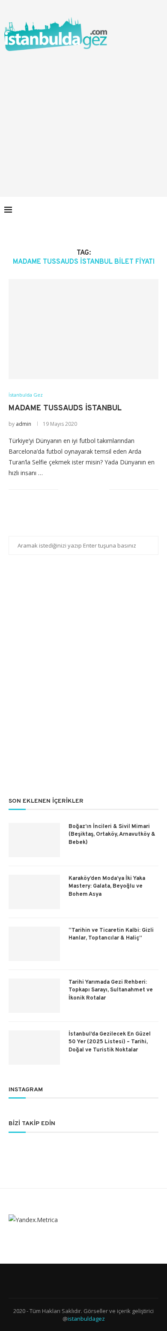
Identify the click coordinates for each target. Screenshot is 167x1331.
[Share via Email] (102, 489)
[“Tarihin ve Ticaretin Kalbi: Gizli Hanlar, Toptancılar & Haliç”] (34, 944)
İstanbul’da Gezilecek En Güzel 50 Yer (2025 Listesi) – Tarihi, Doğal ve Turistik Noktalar (110, 1042)
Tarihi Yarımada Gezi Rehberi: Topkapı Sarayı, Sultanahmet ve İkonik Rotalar (111, 990)
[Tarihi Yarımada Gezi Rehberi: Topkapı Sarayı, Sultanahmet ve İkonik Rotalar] (34, 996)
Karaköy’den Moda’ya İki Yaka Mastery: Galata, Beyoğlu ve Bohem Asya (107, 886)
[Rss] (146, 209)
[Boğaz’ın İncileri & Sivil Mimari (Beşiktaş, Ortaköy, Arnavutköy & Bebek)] (34, 840)
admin (23, 424)
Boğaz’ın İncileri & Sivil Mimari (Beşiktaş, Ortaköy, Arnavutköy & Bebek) (112, 834)
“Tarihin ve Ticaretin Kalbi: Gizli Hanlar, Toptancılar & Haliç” (111, 934)
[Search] (158, 209)
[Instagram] (119, 209)
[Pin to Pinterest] (93, 489)
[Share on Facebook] (75, 489)
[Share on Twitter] (84, 489)
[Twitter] (110, 209)
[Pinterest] (128, 209)
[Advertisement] (83, 115)
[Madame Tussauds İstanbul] (83, 329)
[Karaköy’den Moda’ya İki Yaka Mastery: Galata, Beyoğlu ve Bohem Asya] (34, 892)
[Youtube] (137, 209)
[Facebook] (101, 209)
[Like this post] (65, 489)
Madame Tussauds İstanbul (65, 408)
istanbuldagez (86, 1318)
